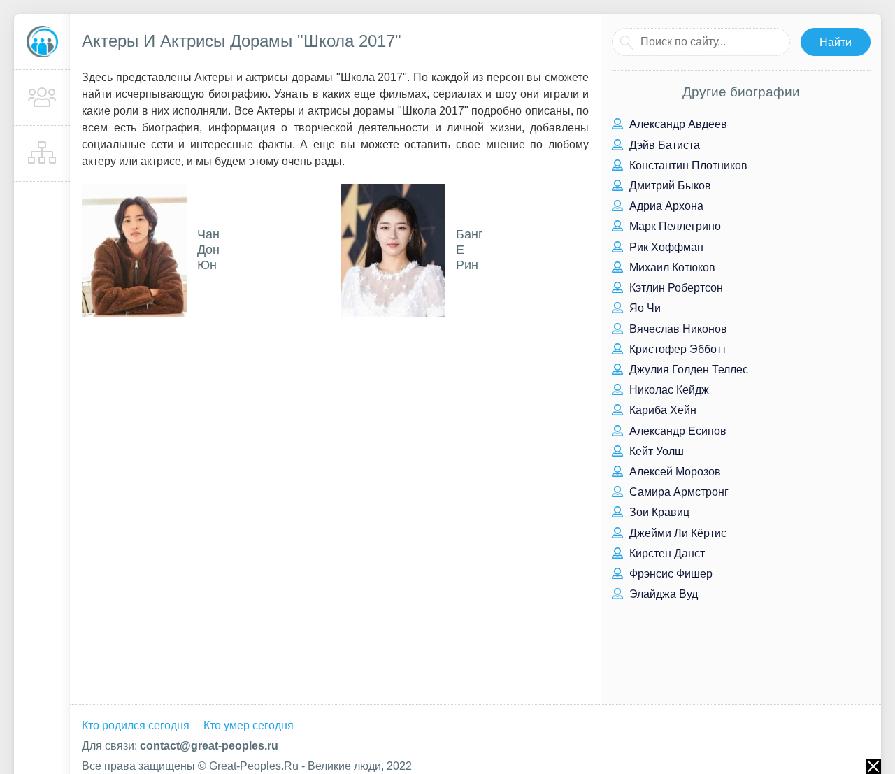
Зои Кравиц (657, 512)
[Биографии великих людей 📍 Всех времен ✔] (42, 42)
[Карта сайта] (42, 154)
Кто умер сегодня (248, 725)
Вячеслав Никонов (676, 329)
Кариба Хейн (661, 410)
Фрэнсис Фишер (669, 574)
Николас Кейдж (667, 390)
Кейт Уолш (655, 451)
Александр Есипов (676, 431)
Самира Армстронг (677, 492)
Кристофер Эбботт (676, 349)
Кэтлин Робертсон (674, 288)
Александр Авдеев (676, 124)
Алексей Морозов (673, 472)
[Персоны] (42, 98)
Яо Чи (643, 308)
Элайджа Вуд (662, 594)
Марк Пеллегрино (673, 226)
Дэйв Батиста (663, 145)
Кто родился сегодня (135, 725)
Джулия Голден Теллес (687, 369)
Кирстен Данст (665, 553)
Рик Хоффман (664, 247)
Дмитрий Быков (668, 186)
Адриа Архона (664, 206)
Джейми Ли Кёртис (676, 533)
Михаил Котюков (670, 267)
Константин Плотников (686, 165)
